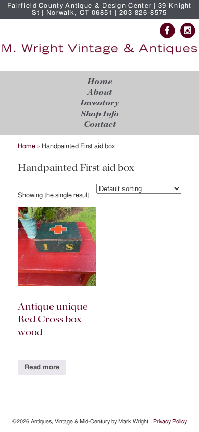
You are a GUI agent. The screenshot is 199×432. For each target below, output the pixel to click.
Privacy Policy (170, 421)
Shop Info (100, 114)
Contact (100, 124)
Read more (42, 367)
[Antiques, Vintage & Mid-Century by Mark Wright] (99, 54)
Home (99, 81)
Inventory (99, 103)
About (99, 92)
